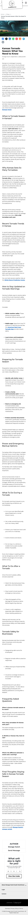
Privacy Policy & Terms (17, 908)
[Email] (3, 42)
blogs (8, 14)
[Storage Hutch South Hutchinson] (12, 5)
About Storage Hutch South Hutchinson (13, 885)
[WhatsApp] (13, 39)
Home (2, 14)
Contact (4, 894)
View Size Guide (14, 876)
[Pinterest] (16, 39)
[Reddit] (20, 39)
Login (3, 889)
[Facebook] (3, 39)
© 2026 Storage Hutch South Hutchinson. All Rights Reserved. (14, 912)
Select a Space (14, 836)
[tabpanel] (14, 885)
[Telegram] (24, 39)
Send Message (14, 850)
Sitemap (7, 908)
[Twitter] (6, 39)
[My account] (26, 2)
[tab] (14, 885)
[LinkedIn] (10, 39)
